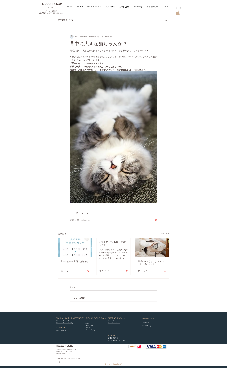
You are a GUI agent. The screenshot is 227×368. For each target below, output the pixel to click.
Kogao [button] (87, 323)
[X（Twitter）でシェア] (77, 213)
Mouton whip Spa (90, 330)
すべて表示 (165, 233)
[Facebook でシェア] (71, 213)
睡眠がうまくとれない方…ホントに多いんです (151, 262)
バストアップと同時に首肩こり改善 (113, 243)
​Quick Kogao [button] (89, 325)
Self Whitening (146, 325)
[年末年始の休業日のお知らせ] (75, 247)
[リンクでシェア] (88, 213)
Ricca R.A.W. (52, 4)
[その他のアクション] (155, 36)
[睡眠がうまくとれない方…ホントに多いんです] (152, 247)
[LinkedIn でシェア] (82, 213)
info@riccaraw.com (63, 361)
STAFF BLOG (65, 20)
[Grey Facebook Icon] (177, 8)
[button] (95, 7)
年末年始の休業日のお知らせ (75, 261)
